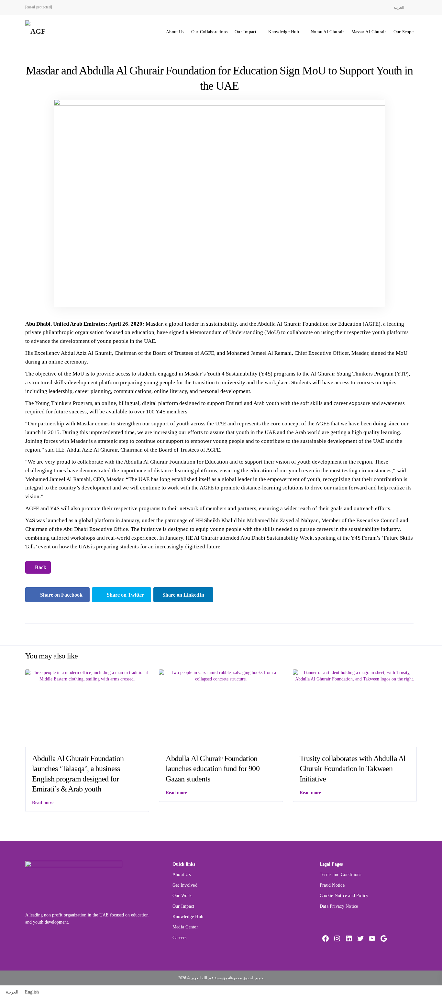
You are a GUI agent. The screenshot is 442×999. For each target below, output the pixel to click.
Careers (179, 937)
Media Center (185, 927)
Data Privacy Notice (339, 906)
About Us (175, 31)
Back (40, 567)
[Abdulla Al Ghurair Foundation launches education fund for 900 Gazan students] (221, 675)
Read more (42, 802)
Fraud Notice (332, 885)
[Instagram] (337, 938)
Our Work (182, 895)
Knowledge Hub (283, 31)
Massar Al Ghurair (368, 31)
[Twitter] (360, 938)
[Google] (384, 938)
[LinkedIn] (349, 938)
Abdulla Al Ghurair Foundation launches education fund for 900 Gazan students (213, 768)
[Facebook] (325, 938)
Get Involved (184, 885)
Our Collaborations (209, 31)
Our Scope (403, 31)
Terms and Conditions (340, 874)
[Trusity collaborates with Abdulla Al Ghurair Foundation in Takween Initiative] (355, 675)
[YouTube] (372, 938)
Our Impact (245, 31)
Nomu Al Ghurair (327, 31)
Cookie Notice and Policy (344, 895)
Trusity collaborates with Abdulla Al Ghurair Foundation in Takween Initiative (353, 768)
